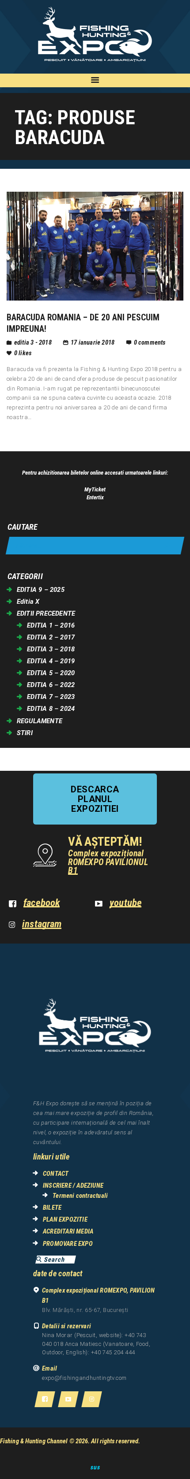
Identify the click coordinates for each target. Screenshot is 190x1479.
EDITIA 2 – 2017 (51, 637)
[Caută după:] (95, 546)
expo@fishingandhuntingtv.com (84, 1378)
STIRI (25, 733)
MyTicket (95, 489)
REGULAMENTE (39, 721)
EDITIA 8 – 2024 (51, 709)
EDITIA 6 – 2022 (51, 685)
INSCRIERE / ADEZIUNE (73, 1185)
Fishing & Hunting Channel (34, 1441)
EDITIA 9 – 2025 (41, 590)
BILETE (52, 1207)
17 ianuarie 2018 (92, 342)
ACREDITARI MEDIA (68, 1231)
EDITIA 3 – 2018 (51, 649)
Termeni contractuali (80, 1196)
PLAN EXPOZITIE (65, 1219)
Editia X (28, 602)
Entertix (95, 497)
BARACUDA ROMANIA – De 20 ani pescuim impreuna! (83, 323)
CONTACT (55, 1174)
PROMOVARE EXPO (68, 1244)
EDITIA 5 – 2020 (51, 673)
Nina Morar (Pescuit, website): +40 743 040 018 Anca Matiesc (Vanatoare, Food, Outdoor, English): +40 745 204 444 (96, 1344)
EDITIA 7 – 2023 (51, 697)
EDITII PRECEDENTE (46, 613)
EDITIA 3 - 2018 (33, 342)
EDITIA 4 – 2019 (51, 661)
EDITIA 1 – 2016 (51, 625)
